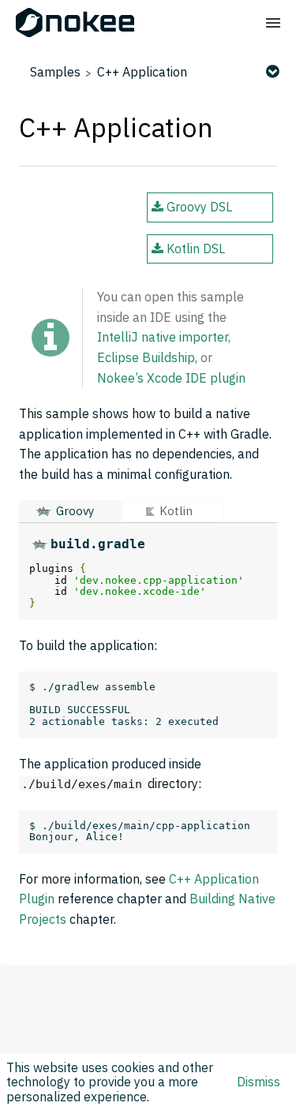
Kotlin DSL (194, 248)
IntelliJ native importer (162, 337)
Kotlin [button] (176, 510)
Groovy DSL (197, 207)
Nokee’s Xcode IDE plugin (171, 378)
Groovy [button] (75, 510)
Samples (55, 72)
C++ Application (142, 72)
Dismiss (258, 1081)
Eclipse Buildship (146, 357)
